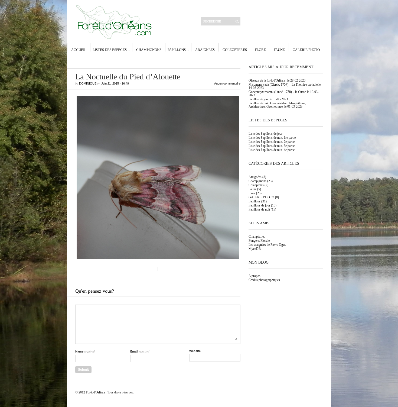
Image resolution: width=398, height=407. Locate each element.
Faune (279, 49)
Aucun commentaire (227, 83)
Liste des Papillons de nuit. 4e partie (272, 150)
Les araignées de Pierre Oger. (267, 245)
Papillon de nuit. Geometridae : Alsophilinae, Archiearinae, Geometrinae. (277, 104)
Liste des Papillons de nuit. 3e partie (272, 146)
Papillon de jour (259, 99)
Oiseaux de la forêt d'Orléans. (267, 80)
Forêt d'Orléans (96, 392)
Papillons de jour (259, 205)
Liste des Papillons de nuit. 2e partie (272, 142)
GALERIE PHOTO (306, 49)
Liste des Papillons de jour (265, 133)
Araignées (205, 49)
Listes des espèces (110, 49)
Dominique (87, 83)
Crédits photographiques (264, 280)
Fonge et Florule (259, 241)
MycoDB (255, 249)
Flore (260, 49)
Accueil (78, 49)
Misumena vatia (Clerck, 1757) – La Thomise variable (283, 84)
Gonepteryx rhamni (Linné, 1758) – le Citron (277, 92)
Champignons (148, 49)
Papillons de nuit (259, 209)
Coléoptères (235, 49)
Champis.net (257, 236)
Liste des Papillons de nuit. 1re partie (272, 138)
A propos (254, 276)
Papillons (177, 49)
